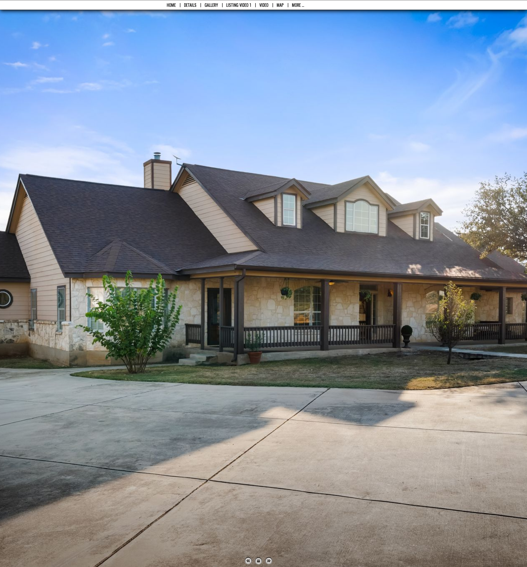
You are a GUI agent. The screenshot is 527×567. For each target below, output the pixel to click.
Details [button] (190, 5)
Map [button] (280, 5)
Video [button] (263, 5)
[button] (238, 5)
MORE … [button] (298, 5)
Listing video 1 (238, 5)
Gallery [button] (211, 5)
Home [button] (171, 5)
